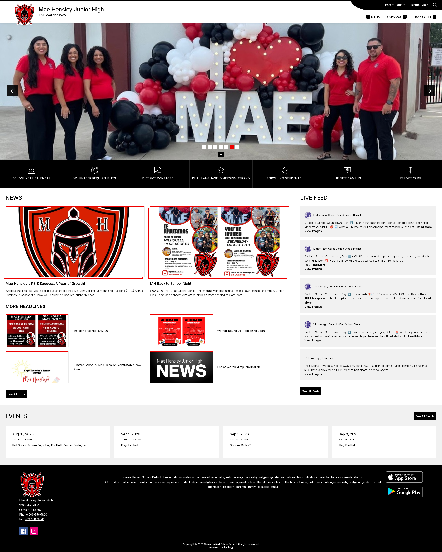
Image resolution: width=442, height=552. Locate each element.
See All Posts (16, 394)
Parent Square (395, 5)
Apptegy (228, 547)
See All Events (425, 416)
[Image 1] (204, 147)
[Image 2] (210, 147)
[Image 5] (226, 147)
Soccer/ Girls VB (241, 445)
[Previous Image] (12, 91)
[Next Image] (429, 91)
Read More (424, 227)
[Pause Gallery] (221, 154)
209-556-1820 (38, 514)
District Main (419, 5)
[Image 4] (221, 147)
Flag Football (130, 445)
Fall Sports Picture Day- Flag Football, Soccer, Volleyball (50, 445)
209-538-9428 (34, 519)
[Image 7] (237, 147)
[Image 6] (232, 147)
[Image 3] (215, 147)
